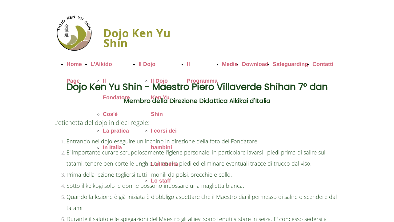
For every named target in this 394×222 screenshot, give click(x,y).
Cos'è (110, 114)
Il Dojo (147, 64)
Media (230, 64)
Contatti (322, 64)
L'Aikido (101, 64)
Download (255, 64)
